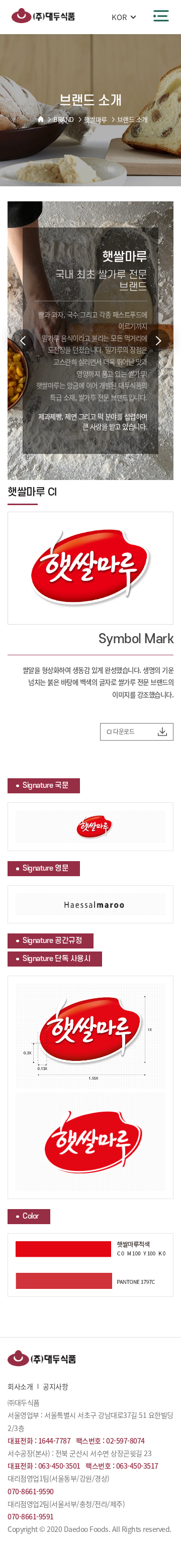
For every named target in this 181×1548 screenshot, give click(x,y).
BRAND (63, 119)
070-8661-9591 (31, 1516)
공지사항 (55, 1386)
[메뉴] (161, 16)
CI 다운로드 (121, 731)
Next (158, 340)
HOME (40, 119)
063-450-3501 (59, 1466)
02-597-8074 (125, 1441)
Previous (23, 340)
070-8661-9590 (31, 1491)
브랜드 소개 (132, 119)
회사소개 (20, 1386)
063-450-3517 (137, 1466)
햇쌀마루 (95, 119)
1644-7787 (54, 1441)
